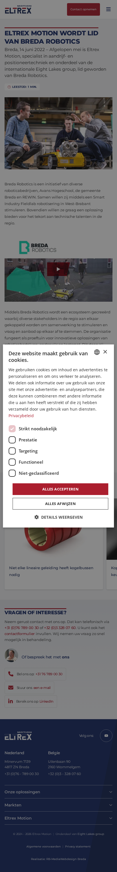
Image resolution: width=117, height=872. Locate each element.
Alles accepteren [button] (60, 488)
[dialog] (58, 436)
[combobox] (97, 352)
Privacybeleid (21, 415)
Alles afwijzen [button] (60, 503)
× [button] (105, 352)
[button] (58, 517)
